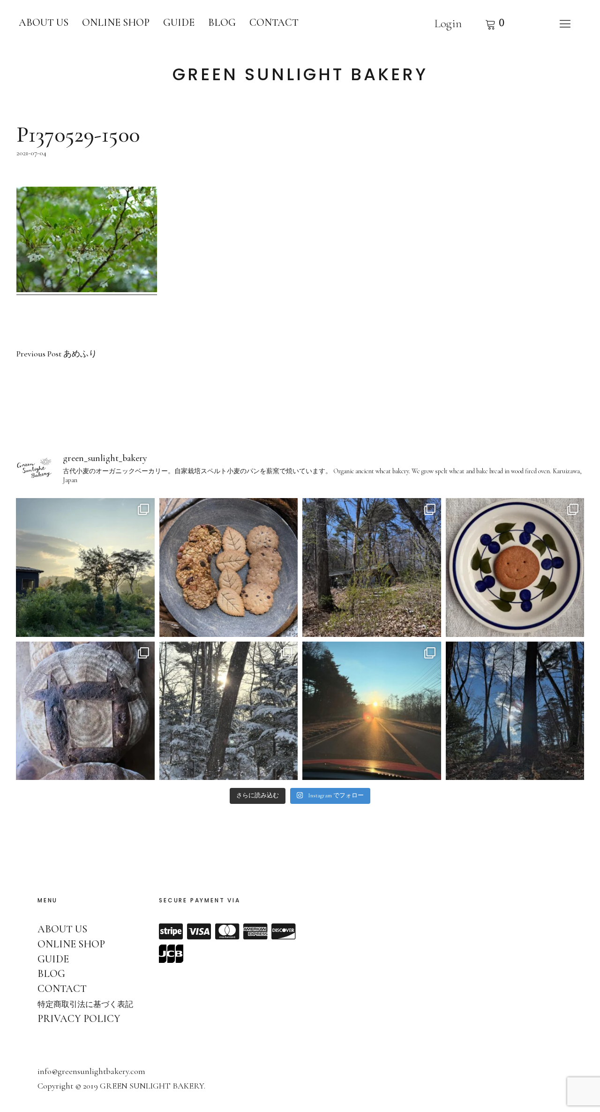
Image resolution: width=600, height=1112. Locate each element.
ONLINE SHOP (116, 22)
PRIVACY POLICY (79, 1019)
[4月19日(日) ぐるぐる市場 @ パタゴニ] (228, 567)
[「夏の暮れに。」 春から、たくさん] (85, 567)
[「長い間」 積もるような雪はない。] (515, 711)
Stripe (171, 931)
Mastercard (227, 931)
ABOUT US (43, 22)
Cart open (494, 23)
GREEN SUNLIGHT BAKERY (300, 74)
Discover (283, 931)
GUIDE (179, 22)
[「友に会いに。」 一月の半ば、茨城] (371, 711)
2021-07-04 (31, 153)
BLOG (222, 22)
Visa (199, 931)
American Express (255, 931)
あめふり (56, 353)
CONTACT (274, 22)
